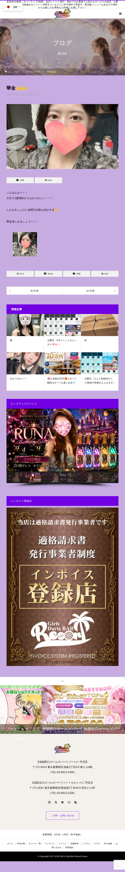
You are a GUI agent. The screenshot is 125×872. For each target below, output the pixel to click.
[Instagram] (49, 802)
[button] (11, 440)
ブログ (97, 843)
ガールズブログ (29, 94)
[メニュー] (120, 14)
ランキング (50, 843)
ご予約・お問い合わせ (62, 815)
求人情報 (108, 843)
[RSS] (75, 802)
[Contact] (69, 802)
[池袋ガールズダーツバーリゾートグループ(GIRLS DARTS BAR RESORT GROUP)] (62, 749)
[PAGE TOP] (62, 681)
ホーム (10, 843)
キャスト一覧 (35, 843)
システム (86, 843)
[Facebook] (62, 802)
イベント (63, 843)
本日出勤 (21, 843)
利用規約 (69, 847)
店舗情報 (74, 843)
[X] (56, 802)
